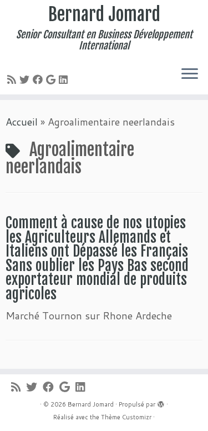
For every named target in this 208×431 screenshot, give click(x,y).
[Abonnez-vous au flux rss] (13, 79)
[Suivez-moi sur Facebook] (39, 79)
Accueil (22, 121)
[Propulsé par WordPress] (161, 402)
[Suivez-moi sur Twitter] (26, 79)
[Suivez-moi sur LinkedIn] (65, 79)
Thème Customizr (126, 417)
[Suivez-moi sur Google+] (52, 79)
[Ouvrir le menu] (189, 74)
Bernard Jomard (104, 14)
